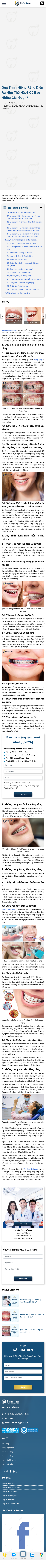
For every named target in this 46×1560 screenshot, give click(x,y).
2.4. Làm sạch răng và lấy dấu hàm (20, 256)
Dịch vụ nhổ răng (7, 1452)
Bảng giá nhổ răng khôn (9, 1491)
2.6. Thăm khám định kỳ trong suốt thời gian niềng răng (23, 264)
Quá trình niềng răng (10, 330)
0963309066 (9, 1418)
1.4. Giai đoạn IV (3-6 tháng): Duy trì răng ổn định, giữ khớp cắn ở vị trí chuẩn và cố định (23, 235)
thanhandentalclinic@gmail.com (16, 1423)
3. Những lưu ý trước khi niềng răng (18, 272)
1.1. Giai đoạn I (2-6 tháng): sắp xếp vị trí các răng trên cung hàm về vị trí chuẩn (23, 217)
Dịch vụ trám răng (7, 1464)
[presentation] (2, 315)
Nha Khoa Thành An (30, 1169)
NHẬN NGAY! (23, 1278)
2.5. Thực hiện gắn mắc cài (17, 260)
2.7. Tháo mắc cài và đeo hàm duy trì (20, 269)
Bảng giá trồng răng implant (11, 1487)
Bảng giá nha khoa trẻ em (10, 1504)
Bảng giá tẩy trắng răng (9, 1495)
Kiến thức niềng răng (17, 103)
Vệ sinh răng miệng (9, 910)
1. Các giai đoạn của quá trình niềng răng (20, 212)
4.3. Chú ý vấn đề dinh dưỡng (17, 286)
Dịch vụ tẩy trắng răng (9, 1460)
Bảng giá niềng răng (8, 1483)
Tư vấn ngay (23, 794)
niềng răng (38, 360)
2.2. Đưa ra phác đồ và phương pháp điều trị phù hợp (24, 248)
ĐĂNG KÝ (23, 1387)
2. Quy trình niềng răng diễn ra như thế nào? (21, 240)
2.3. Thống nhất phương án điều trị (19, 253)
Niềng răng (5, 1444)
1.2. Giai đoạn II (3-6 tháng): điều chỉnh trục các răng (24, 223)
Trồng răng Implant (8, 1448)
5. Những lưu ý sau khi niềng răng (17, 293)
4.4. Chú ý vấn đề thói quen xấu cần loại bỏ (23, 290)
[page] (10, 1471)
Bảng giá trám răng (8, 1500)
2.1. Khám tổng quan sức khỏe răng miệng (22, 243)
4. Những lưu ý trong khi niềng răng (18, 276)
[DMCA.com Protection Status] (11, 1430)
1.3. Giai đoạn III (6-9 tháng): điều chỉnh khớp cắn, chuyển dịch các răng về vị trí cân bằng (23, 229)
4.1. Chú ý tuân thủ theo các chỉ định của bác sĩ (24, 279)
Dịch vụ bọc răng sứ (8, 1456)
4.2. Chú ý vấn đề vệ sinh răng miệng (20, 283)
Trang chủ (5, 103)
